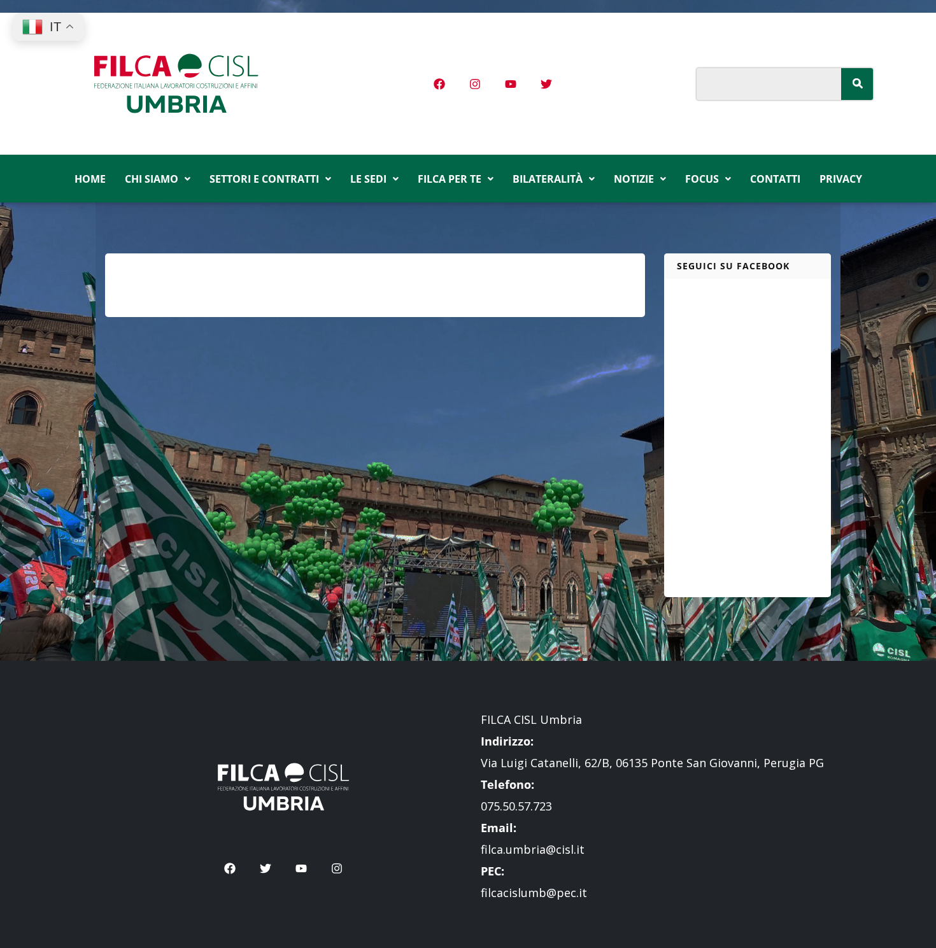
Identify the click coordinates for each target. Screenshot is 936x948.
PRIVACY (840, 179)
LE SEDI (368, 179)
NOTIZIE (634, 179)
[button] (157, 179)
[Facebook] (439, 84)
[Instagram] (475, 84)
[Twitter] (546, 84)
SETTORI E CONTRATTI (264, 179)
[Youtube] (510, 84)
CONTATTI (775, 179)
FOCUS (702, 179)
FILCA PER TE (449, 179)
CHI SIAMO (151, 179)
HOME (90, 179)
